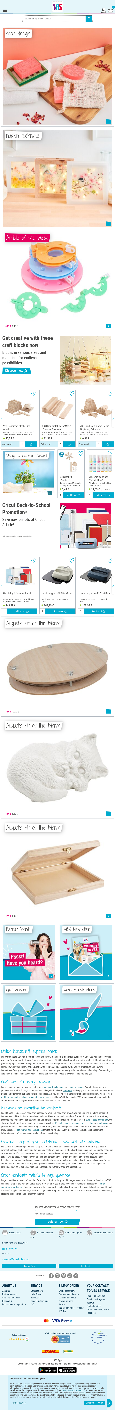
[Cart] (110, 10)
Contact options (94, 1306)
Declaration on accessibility (71, 1307)
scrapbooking (102, 1123)
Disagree (90, 1402)
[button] (4, 418)
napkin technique (73, 1123)
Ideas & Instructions (39, 1301)
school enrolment (29, 1097)
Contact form (29, 1266)
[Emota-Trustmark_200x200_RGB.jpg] (99, 1337)
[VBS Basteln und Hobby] (57, 6)
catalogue (67, 1090)
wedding (5, 1097)
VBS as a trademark (11, 1297)
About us (6, 1291)
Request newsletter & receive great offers (57, 1207)
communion (15, 1097)
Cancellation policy (67, 1297)
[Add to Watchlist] (33, 393)
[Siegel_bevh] (60, 1339)
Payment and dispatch (69, 1294)
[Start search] (89, 18)
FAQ (32, 1304)
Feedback (85, 1266)
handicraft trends (75, 1087)
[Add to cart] (31, 444)
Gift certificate (36, 1291)
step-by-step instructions (97, 1119)
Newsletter (35, 1297)
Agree (100, 1402)
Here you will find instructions (29, 1130)
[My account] (103, 10)
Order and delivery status (98, 1309)
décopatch (59, 1123)
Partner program (9, 1294)
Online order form (67, 1291)
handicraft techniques (53, 1087)
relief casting (88, 1123)
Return (62, 1304)
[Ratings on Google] (19, 1337)
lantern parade (44, 1097)
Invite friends (36, 1294)
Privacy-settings (66, 1301)
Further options (19, 1402)
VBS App (62, 1311)
